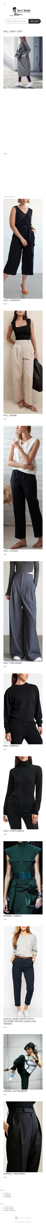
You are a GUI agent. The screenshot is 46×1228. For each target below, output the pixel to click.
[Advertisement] (23, 123)
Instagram (7, 1195)
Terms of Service (10, 1210)
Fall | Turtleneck (13, 831)
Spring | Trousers (14, 1174)
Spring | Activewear (15, 1091)
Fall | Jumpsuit (12, 300)
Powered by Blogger (24, 1218)
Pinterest (7, 1193)
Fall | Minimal (11, 746)
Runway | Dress (12, 916)
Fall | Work (10, 415)
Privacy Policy (9, 1209)
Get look (34, 21)
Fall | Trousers (12, 663)
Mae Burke (28, 1222)
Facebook (7, 1197)
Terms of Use (8, 1207)
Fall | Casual (10, 551)
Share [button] (5, 153)
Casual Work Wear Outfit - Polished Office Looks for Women (19, 1021)
